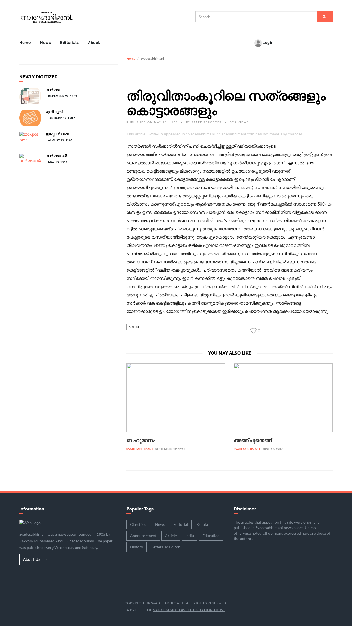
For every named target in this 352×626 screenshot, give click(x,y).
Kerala (202, 524)
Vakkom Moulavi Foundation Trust (189, 610)
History (136, 547)
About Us (32, 560)
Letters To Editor (166, 547)
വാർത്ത (52, 90)
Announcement (143, 535)
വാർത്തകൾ (56, 156)
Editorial (180, 524)
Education (211, 535)
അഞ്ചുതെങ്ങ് (253, 440)
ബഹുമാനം (141, 440)
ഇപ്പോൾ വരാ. (57, 134)
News (45, 42)
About (94, 42)
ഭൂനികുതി (54, 112)
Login (268, 42)
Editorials (69, 42)
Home (25, 42)
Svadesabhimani (140, 448)
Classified (138, 524)
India (189, 535)
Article (135, 327)
